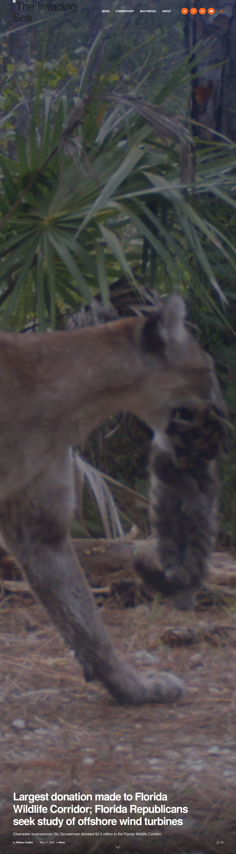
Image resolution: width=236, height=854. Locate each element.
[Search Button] (221, 11)
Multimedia (148, 11)
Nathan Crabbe (24, 842)
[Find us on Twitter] (184, 11)
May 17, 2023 (47, 842)
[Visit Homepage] (50, 11)
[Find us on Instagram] (202, 11)
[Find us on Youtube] (211, 11)
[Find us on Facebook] (193, 11)
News (106, 11)
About (166, 11)
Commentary (124, 11)
